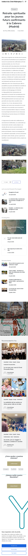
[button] (25, 1)
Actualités (6, 399)
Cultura (10, 362)
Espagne (14, 9)
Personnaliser (14, 549)
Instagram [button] (6, 469)
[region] (14, 543)
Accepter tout (14, 545)
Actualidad (6, 362)
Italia (12, 436)
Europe (14, 399)
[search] (23, 1)
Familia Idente (7, 436)
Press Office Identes (10, 30)
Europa (18, 362)
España (14, 362)
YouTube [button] (20, 469)
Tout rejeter (14, 553)
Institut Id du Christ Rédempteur (12, 1)
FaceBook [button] (13, 469)
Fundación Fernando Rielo (9, 364)
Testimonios (19, 399)
